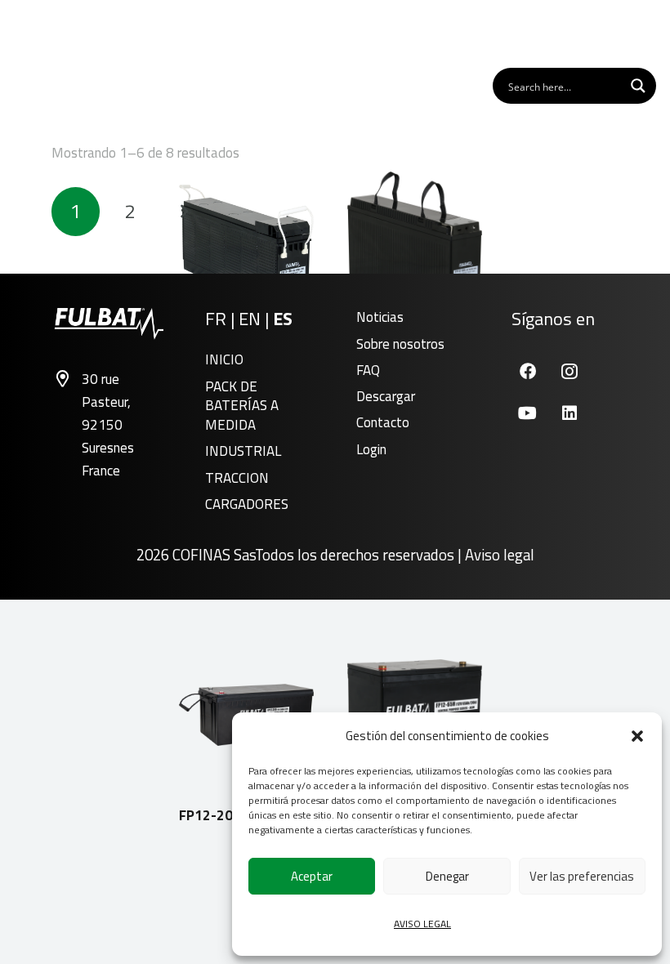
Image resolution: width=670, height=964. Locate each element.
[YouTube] (527, 413)
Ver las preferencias (581, 876)
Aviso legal (499, 554)
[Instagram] (569, 371)
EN (250, 318)
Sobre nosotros (400, 344)
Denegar (447, 876)
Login (371, 449)
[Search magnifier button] (638, 85)
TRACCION (237, 478)
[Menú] (637, 32)
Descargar (385, 396)
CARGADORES (246, 504)
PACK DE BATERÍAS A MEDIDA (242, 406)
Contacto (382, 422)
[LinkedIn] (569, 413)
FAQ (368, 370)
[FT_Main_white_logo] (64, 32)
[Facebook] (527, 371)
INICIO (224, 359)
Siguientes (183, 211)
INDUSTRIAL (243, 451)
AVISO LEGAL (422, 923)
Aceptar (312, 876)
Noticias (380, 317)
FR (215, 318)
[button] (637, 736)
